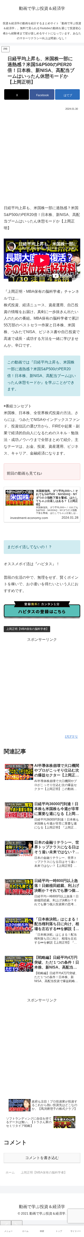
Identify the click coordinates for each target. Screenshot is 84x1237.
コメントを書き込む (42, 1158)
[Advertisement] (42, 156)
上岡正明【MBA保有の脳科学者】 (27, 629)
